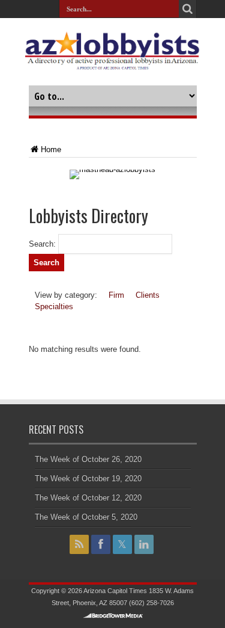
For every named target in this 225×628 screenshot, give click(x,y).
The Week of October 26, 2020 (88, 459)
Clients (148, 295)
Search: (42, 243)
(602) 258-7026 (151, 602)
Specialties (54, 306)
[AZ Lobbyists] (112, 63)
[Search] (188, 9)
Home (51, 149)
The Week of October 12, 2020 (88, 497)
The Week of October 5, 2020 (86, 517)
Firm (116, 295)
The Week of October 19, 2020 (88, 478)
